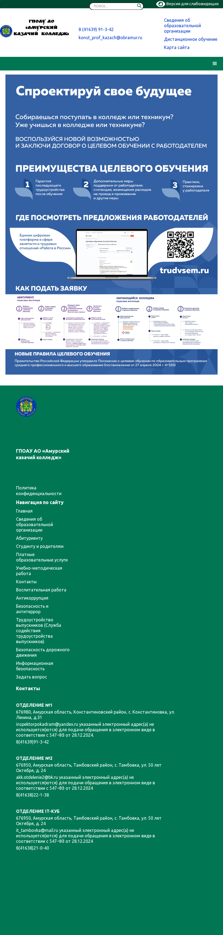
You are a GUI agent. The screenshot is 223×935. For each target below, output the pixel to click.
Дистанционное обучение (190, 39)
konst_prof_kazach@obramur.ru (110, 37)
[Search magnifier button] (139, 7)
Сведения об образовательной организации (182, 25)
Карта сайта (177, 47)
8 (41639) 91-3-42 (96, 29)
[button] (215, 63)
